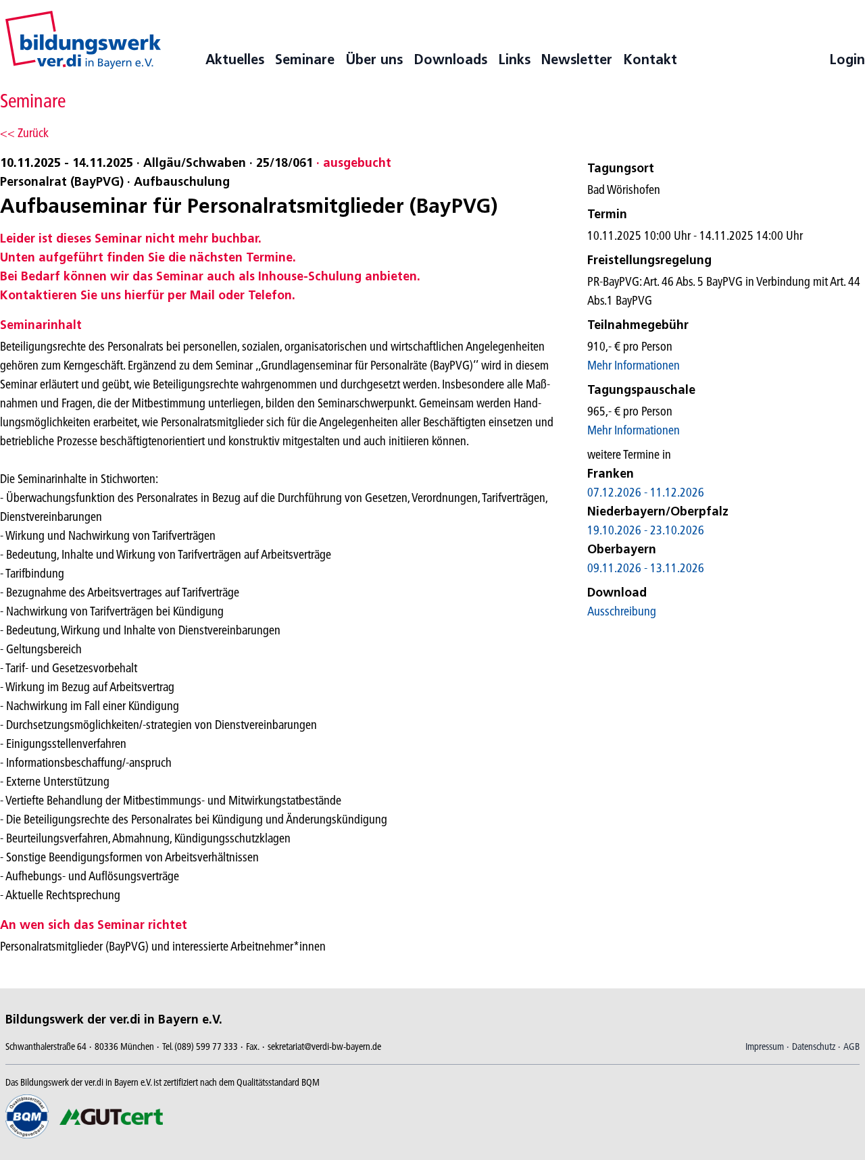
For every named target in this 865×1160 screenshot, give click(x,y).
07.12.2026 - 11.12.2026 (645, 492)
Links (514, 59)
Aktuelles (234, 59)
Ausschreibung (621, 611)
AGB (851, 1046)
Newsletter (576, 59)
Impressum (764, 1046)
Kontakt (650, 59)
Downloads (450, 59)
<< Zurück (24, 133)
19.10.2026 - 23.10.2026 (645, 530)
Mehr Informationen (633, 365)
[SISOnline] (83, 40)
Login (847, 59)
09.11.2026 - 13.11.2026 (645, 568)
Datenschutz (813, 1046)
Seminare (305, 59)
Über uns (374, 59)
